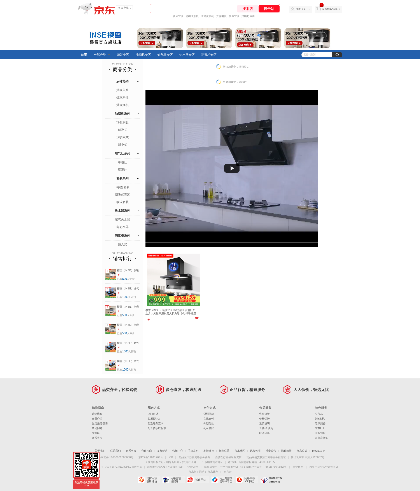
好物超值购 (248, 16)
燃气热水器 (122, 219)
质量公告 (271, 450)
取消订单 (264, 433)
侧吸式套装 (122, 194)
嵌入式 (122, 244)
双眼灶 (122, 169)
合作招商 (146, 450)
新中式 (122, 144)
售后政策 (264, 413)
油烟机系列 (122, 113)
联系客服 (97, 437)
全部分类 (100, 54)
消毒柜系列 (122, 235)
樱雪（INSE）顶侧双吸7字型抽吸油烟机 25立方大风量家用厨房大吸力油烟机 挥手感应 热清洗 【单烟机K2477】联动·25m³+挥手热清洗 (171, 315)
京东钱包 (213, 471)
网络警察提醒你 (173, 479)
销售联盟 (224, 450)
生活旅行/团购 (100, 423)
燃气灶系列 (122, 153)
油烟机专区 (143, 54)
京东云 (228, 471)
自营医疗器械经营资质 (228, 457)
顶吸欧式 (122, 137)
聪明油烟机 (192, 16)
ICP (171, 457)
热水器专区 (187, 54)
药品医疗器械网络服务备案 (194, 457)
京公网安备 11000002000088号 (114, 457)
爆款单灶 (122, 90)
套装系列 (122, 178)
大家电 (96, 433)
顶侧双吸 (122, 122)
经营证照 (192, 466)
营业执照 (298, 466)
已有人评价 (126, 278)
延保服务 (320, 423)
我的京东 (301, 8)
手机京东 (193, 450)
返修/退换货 (266, 428)
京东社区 (239, 450)
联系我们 (115, 450)
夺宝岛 (319, 413)
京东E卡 (320, 428)
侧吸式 (122, 130)
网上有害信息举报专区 (222, 479)
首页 (84, 54)
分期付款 (208, 423)
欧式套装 (122, 202)
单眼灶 (122, 162)
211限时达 (154, 418)
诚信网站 (198, 479)
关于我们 (100, 450)
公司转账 (208, 428)
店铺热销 (122, 81)
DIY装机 (320, 418)
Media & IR (318, 450)
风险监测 (255, 450)
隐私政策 (286, 450)
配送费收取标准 (157, 428)
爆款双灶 (122, 97)
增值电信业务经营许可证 (324, 466)
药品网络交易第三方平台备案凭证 (266, 457)
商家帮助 (162, 450)
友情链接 (208, 450)
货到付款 (208, 413)
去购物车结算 (330, 8)
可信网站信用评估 (149, 479)
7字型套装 (123, 187)
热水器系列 (122, 210)
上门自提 (153, 413)
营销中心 (177, 450)
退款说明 (264, 423)
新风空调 (178, 16)
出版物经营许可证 (212, 462)
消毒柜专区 (209, 54)
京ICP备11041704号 (150, 457)
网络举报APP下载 (247, 479)
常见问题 (97, 428)
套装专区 (123, 54)
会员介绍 (97, 418)
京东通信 (320, 433)
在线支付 (208, 418)
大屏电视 (221, 16)
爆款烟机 (122, 105)
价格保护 (264, 418)
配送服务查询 (155, 423)
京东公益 (302, 450)
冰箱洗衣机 (207, 16)
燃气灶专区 (165, 54)
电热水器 (122, 227)
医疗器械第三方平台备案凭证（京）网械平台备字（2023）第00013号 (245, 466)
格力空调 (234, 16)
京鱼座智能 (321, 437)
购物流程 (97, 413)
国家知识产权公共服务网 (271, 479)
